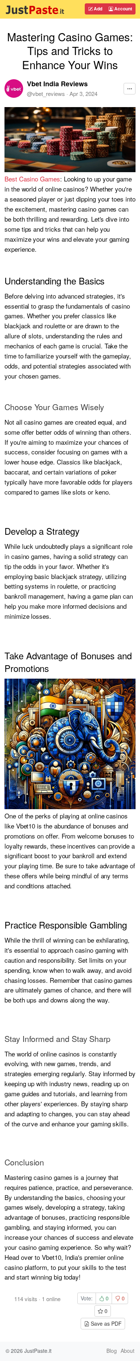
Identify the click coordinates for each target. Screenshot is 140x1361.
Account (122, 8)
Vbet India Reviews (57, 84)
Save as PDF (105, 1323)
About (127, 1350)
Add (97, 8)
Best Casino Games (32, 178)
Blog (111, 1350)
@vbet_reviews (46, 93)
